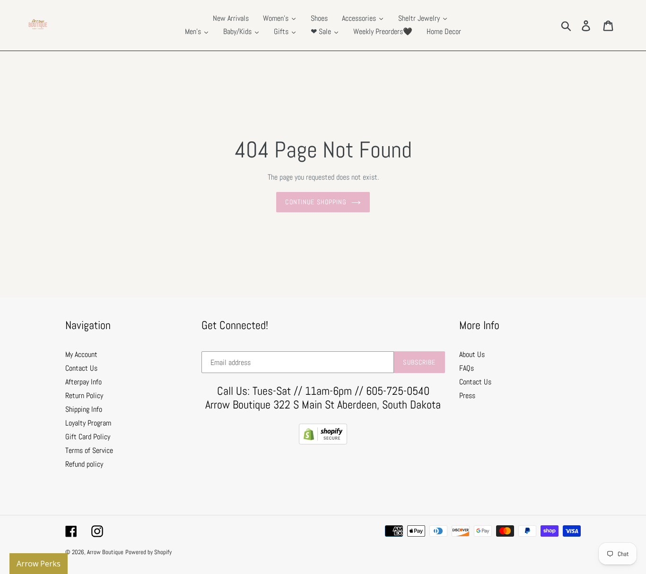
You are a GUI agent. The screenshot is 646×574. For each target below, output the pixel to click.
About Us (472, 354)
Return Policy (84, 395)
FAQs (466, 368)
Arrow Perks (39, 563)
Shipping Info (83, 409)
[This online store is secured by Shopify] (323, 442)
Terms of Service (89, 450)
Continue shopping (315, 202)
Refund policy (84, 464)
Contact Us (81, 368)
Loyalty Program (88, 423)
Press (467, 395)
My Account (81, 354)
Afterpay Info (83, 382)
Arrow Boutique (105, 552)
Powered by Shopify (148, 552)
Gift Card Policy (87, 437)
